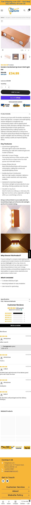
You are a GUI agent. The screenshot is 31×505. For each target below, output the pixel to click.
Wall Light (9, 263)
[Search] (24, 10)
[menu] (2, 10)
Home (2, 17)
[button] (25, 50)
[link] (8, 438)
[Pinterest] (3, 481)
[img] (3, 336)
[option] (15, 37)
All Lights (8, 17)
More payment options (15, 102)
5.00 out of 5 (19, 308)
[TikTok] (7, 481)
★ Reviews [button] (29, 254)
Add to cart (15, 92)
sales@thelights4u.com (11, 471)
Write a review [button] (15, 325)
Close (29, 2)
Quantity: (3, 84)
